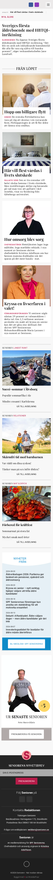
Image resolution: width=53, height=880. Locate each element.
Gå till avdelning (27, 406)
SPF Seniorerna (37, 843)
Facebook (31, 5)
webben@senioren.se (38, 830)
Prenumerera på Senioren (26, 734)
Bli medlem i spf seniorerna (26, 644)
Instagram (37, 5)
